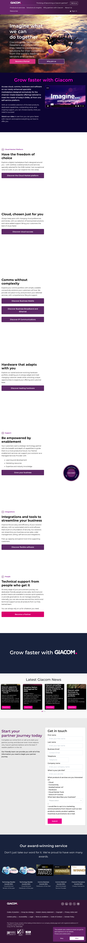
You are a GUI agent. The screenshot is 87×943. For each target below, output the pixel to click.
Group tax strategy (27, 912)
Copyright (59, 912)
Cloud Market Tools (56, 792)
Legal (31, 917)
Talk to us (74, 3)
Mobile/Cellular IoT (56, 787)
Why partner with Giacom (53, 8)
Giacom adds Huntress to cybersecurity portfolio (73, 693)
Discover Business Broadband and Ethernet (23, 310)
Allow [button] (76, 938)
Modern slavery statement (45, 912)
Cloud (51, 782)
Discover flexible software (23, 547)
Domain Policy (69, 917)
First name (52, 735)
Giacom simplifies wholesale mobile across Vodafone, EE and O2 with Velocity (54, 689)
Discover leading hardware (23, 388)
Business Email (53, 749)
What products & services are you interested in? (65, 779)
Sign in (74, 11)
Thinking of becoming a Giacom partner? (52, 3)
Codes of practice (13, 912)
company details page (51, 923)
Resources (14, 11)
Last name (52, 742)
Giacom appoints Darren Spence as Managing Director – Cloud (10, 690)
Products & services (17, 8)
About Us (68, 8)
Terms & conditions (41, 917)
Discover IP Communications (23, 319)
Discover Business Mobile (23, 301)
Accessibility (23, 917)
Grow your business (22, 472)
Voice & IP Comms (56, 795)
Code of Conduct (56, 917)
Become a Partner (23, 614)
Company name (54, 763)
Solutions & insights (34, 8)
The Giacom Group (12, 923)
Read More (6, 707)
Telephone (52, 756)
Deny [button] (61, 938)
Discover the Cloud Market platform (22, 176)
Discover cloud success (23, 232)
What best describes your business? (62, 797)
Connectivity (54, 785)
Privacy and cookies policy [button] (63, 933)
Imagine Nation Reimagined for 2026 (30, 689)
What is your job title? (56, 770)
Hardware (53, 790)
